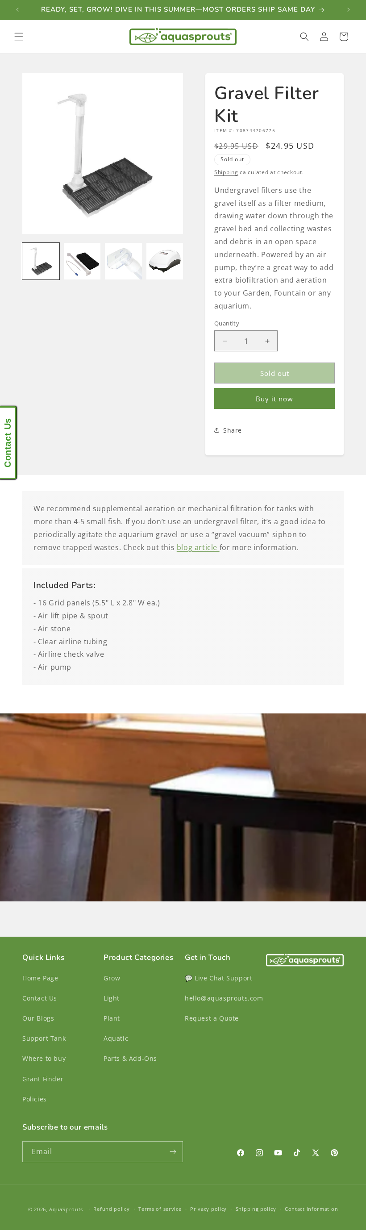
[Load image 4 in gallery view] (164, 261)
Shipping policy (256, 1208)
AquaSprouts (66, 1209)
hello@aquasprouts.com (224, 998)
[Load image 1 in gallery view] (40, 261)
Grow (112, 978)
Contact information (311, 1208)
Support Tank (44, 1038)
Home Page (40, 978)
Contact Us (39, 998)
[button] (19, 36)
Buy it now (274, 398)
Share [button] (232, 430)
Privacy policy (208, 1208)
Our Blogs (38, 1018)
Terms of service (159, 1208)
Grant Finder (42, 1079)
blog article (198, 547)
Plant (112, 1018)
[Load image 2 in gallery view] (82, 261)
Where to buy (44, 1058)
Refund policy (111, 1208)
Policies (34, 1099)
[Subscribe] (173, 1151)
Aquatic (116, 1038)
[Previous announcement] (17, 10)
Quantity (226, 323)
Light (112, 998)
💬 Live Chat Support (218, 978)
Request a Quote (212, 1018)
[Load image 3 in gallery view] (123, 261)
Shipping (226, 172)
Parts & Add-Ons (130, 1058)
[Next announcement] (348, 10)
